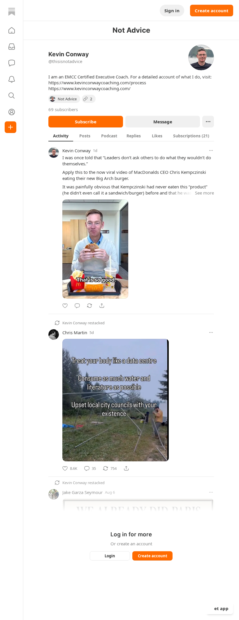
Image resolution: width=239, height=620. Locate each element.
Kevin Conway (76, 150)
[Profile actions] (208, 121)
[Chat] (12, 63)
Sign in (172, 10)
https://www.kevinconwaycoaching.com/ (89, 88)
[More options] (211, 150)
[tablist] (131, 135)
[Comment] (77, 305)
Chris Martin (74, 332)
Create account (212, 10)
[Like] (65, 305)
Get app (220, 608)
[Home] (12, 12)
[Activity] (12, 79)
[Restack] (89, 305)
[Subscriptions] (12, 47)
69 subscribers (63, 109)
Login (110, 555)
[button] (12, 30)
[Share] (102, 305)
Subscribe (85, 122)
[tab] (60, 135)
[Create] (10, 127)
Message (162, 122)
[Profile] (12, 112)
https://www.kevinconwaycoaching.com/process (97, 82)
